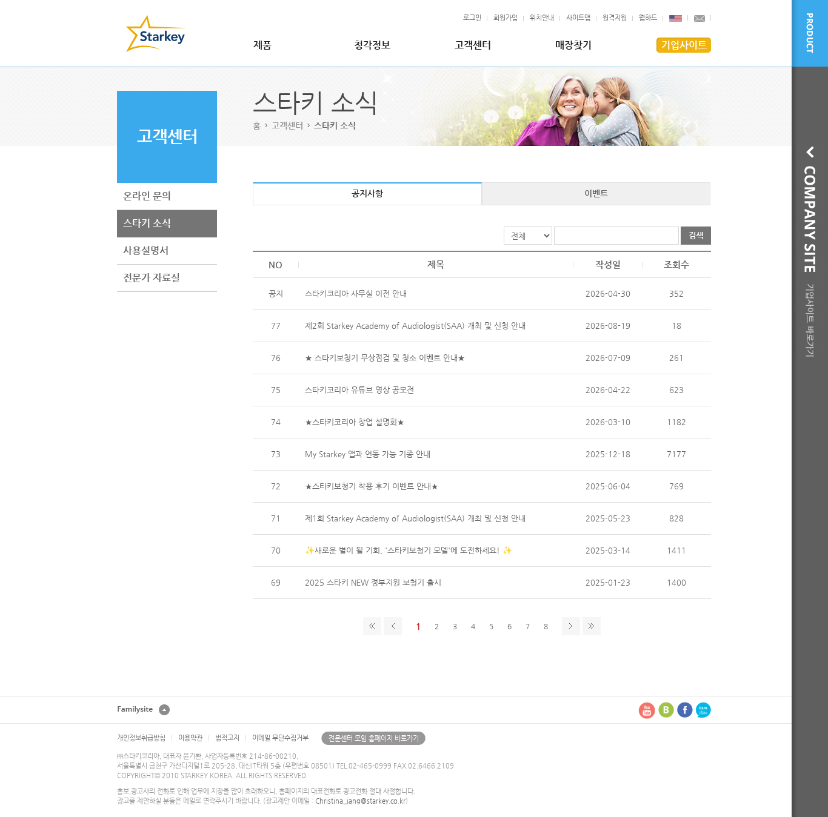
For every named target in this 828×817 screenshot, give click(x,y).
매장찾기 (573, 45)
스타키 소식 (147, 223)
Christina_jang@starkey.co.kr (360, 801)
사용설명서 (146, 250)
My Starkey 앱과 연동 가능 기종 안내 (367, 453)
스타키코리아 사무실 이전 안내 (356, 293)
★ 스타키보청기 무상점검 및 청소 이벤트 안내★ (385, 357)
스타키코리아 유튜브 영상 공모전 (359, 389)
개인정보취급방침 (141, 738)
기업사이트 (684, 45)
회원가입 (505, 18)
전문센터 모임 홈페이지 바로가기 (374, 739)
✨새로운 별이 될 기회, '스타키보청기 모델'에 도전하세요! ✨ (408, 550)
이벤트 (596, 193)
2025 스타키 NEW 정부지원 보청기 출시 (373, 582)
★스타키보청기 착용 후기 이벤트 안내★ (371, 486)
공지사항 (367, 193)
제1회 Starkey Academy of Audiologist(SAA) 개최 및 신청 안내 (415, 518)
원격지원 (615, 18)
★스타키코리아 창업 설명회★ (354, 421)
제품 (262, 45)
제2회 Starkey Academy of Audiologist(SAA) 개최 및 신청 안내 (415, 325)
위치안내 (542, 18)
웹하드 (648, 18)
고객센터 (473, 45)
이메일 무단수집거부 (280, 738)
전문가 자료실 (151, 277)
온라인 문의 (147, 196)
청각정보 (372, 45)
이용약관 (190, 738)
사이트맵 (578, 18)
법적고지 (227, 738)
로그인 (472, 18)
